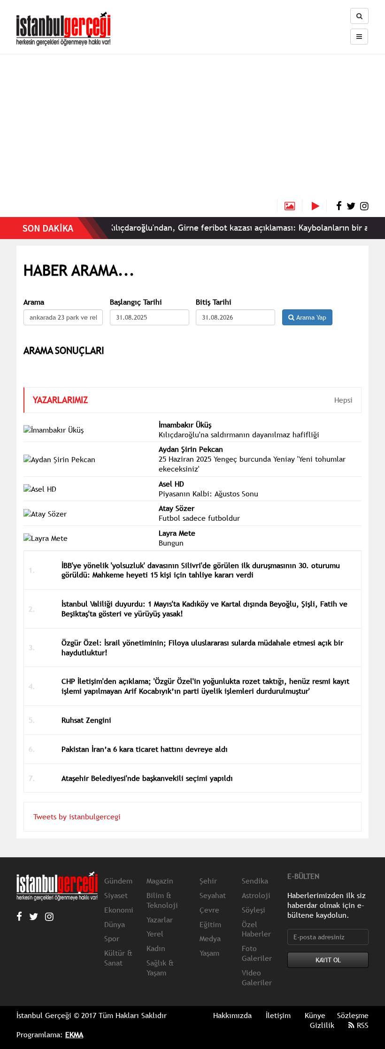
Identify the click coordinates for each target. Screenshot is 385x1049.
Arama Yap (310, 317)
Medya (210, 938)
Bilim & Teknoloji (162, 900)
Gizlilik (322, 1025)
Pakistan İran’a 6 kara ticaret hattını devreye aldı (145, 749)
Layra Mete (177, 533)
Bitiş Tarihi (213, 302)
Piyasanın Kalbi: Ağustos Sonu (208, 493)
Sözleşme (353, 1015)
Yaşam (209, 953)
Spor (111, 938)
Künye (315, 1015)
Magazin (159, 881)
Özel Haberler (256, 929)
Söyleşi (253, 910)
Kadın (155, 948)
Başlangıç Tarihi (136, 302)
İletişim (278, 1015)
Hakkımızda (232, 1015)
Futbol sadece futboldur (199, 518)
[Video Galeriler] (319, 206)
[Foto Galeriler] (289, 206)
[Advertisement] (192, 129)
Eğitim (210, 924)
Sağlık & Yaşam (160, 968)
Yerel (154, 934)
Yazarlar (159, 919)
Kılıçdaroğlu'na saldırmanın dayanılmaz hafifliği (239, 434)
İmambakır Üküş (185, 425)
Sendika (255, 881)
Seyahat (213, 895)
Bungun (171, 543)
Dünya (114, 924)
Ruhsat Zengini (86, 720)
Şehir (208, 881)
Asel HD (171, 484)
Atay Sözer (176, 508)
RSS (361, 1025)
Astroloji (256, 895)
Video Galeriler (257, 977)
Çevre (209, 910)
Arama (33, 302)
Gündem (118, 881)
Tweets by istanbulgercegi (77, 816)
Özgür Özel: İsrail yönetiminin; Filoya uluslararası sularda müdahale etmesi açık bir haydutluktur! (202, 647)
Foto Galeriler (257, 953)
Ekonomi (118, 910)
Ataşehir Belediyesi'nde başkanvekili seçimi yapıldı (147, 778)
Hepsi (343, 400)
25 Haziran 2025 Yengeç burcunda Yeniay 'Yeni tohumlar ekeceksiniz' (252, 464)
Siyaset (116, 895)
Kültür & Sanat (118, 958)
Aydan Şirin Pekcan (191, 449)
